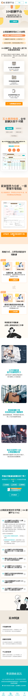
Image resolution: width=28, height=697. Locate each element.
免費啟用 (15, 21)
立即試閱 (15, 311)
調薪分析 (18, 132)
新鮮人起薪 (9, 132)
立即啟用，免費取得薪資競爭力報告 (14, 234)
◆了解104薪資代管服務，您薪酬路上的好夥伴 (14, 685)
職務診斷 (9, 128)
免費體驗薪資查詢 (15, 104)
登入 (20, 2)
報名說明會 (17, 695)
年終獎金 (14, 136)
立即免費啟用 (14, 494)
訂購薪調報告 (10, 695)
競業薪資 (18, 128)
